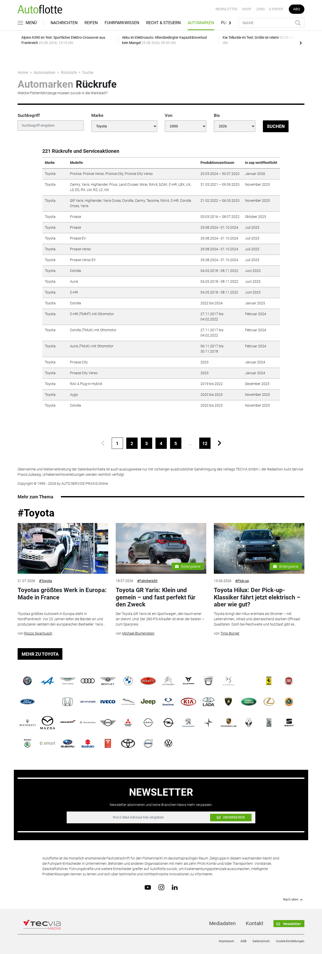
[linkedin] (175, 887)
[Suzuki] (88, 743)
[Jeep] (148, 701)
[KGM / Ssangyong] (168, 701)
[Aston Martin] (67, 681)
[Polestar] (208, 722)
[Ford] (27, 701)
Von (168, 115)
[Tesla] (108, 743)
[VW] (168, 743)
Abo (296, 9)
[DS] (228, 681)
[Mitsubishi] (128, 722)
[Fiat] (289, 681)
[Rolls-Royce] (269, 722)
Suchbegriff (29, 115)
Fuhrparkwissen (122, 22)
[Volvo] (148, 743)
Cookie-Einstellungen (290, 941)
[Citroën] (168, 681)
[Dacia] (208, 681)
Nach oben (290, 899)
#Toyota (36, 513)
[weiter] (219, 443)
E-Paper (276, 9)
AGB (243, 941)
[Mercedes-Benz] (88, 722)
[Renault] (249, 722)
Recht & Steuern (163, 22)
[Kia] (188, 701)
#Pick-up (242, 581)
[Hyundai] (88, 701)
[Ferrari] (269, 681)
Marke (97, 115)
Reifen (91, 22)
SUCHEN (276, 126)
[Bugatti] (148, 681)
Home (23, 72)
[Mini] (108, 722)
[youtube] (148, 887)
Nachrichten (64, 22)
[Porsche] (228, 722)
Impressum (226, 941)
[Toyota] (128, 743)
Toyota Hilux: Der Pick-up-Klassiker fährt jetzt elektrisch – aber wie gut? (257, 597)
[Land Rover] (249, 701)
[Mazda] (47, 722)
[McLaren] (67, 722)
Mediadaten (222, 923)
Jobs (260, 9)
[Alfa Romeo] (27, 681)
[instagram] (161, 887)
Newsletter (226, 9)
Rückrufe (69, 72)
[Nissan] (148, 722)
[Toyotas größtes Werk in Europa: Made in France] (63, 548)
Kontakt (254, 923)
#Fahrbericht (147, 581)
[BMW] (128, 681)
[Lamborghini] (228, 701)
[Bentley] (108, 681)
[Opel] (168, 722)
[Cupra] (188, 681)
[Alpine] (47, 681)
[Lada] (208, 701)
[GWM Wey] (47, 701)
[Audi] (88, 681)
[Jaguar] (128, 701)
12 (204, 443)
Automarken (201, 22)
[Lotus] (289, 701)
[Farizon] (249, 681)
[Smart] (47, 743)
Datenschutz (261, 941)
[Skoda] (27, 743)
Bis (217, 115)
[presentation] (300, 42)
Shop (246, 9)
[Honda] (67, 701)
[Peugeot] (188, 722)
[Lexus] (269, 701)
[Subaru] (67, 743)
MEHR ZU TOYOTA (40, 654)
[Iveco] (108, 701)
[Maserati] (27, 722)
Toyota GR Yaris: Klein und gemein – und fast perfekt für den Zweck (155, 597)
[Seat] (289, 722)
